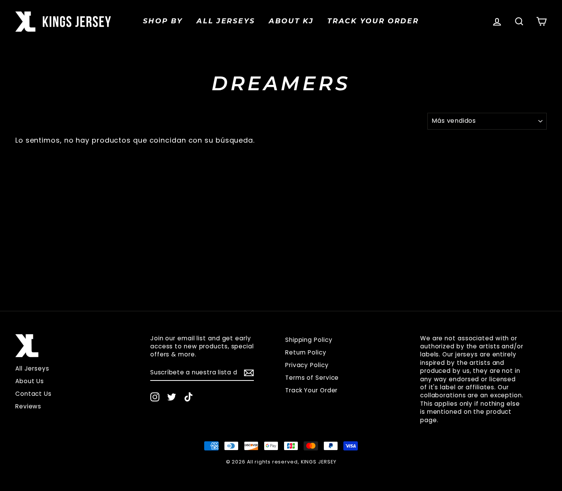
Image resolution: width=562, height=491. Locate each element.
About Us (29, 381)
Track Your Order (311, 390)
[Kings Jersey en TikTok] (188, 397)
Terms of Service (312, 378)
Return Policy (305, 352)
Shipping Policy (309, 340)
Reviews (28, 406)
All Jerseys (226, 21)
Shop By (163, 21)
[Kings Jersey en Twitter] (171, 397)
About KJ (291, 21)
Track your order (373, 21)
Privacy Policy (307, 365)
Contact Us (33, 394)
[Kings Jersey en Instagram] (154, 397)
